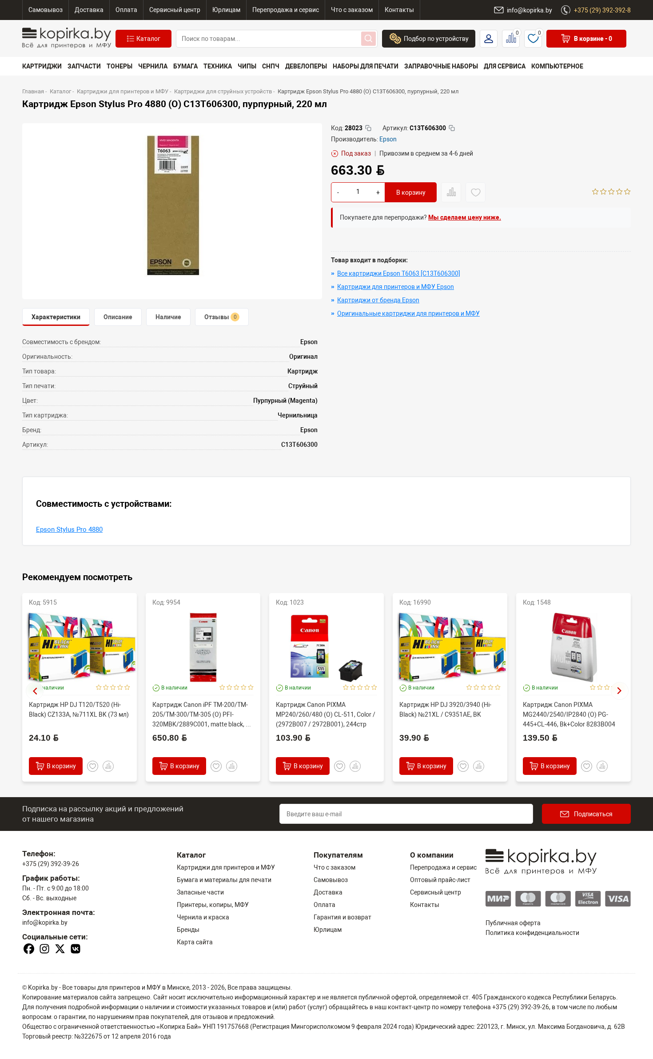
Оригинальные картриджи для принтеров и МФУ (408, 313)
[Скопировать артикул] (452, 128)
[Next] (620, 691)
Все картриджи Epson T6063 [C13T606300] (398, 273)
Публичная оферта (513, 923)
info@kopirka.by (45, 922)
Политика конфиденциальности (532, 932)
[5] (627, 192)
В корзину (411, 192)
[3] (611, 192)
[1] (595, 192)
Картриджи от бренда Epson (378, 300)
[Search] (368, 39)
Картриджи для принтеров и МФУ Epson (395, 286)
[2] (603, 192)
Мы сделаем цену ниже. (464, 217)
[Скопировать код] (368, 128)
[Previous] (35, 691)
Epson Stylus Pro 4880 (69, 529)
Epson (388, 139)
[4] (619, 192)
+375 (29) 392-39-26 (50, 863)
